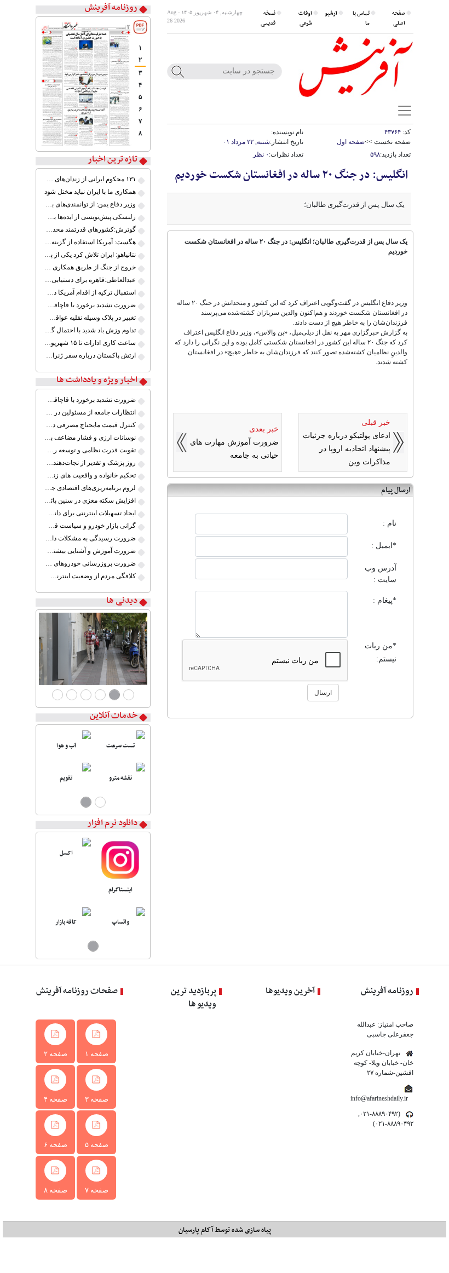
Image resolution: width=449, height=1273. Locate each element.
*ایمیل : (383, 546)
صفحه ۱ (96, 1054)
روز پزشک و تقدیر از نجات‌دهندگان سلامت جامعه (90, 462)
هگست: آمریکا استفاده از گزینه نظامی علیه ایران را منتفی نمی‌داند (90, 242)
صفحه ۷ (96, 1190)
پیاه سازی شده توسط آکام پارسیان (225, 1230)
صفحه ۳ (96, 1099)
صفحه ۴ (55, 1099)
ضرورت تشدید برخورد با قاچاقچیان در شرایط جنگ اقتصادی (90, 305)
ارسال (323, 692)
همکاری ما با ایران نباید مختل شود (90, 191)
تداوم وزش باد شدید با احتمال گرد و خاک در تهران (90, 330)
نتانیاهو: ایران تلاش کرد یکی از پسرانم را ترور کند (90, 254)
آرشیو (331, 13)
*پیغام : (384, 600)
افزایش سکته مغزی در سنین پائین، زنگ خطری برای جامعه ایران (90, 500)
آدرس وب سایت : (380, 574)
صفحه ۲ (55, 1054)
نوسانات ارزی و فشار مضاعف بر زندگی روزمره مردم (90, 437)
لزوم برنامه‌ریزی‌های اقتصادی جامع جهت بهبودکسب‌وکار (90, 488)
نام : (389, 523)
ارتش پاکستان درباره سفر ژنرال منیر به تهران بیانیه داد (90, 355)
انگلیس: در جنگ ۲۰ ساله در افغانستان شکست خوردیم (291, 175)
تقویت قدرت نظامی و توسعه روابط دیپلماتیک (90, 450)
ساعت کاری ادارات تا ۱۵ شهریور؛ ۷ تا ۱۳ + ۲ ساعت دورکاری (90, 343)
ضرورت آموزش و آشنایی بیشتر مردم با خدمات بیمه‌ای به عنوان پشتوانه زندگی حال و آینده (90, 551)
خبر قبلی (375, 422)
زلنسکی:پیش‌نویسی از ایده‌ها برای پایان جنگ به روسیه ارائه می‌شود (90, 217)
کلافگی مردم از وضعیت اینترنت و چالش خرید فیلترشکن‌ (90, 576)
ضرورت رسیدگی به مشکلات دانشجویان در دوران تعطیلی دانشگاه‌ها (90, 538)
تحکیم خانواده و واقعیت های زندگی (90, 475)
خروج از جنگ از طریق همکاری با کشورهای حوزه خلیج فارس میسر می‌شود (90, 267)
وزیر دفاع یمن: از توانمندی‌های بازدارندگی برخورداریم (90, 204)
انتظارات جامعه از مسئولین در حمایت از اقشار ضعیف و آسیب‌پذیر (90, 412)
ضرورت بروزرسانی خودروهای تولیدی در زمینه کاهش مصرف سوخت (90, 563)
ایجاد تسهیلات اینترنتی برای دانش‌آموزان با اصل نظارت (90, 513)
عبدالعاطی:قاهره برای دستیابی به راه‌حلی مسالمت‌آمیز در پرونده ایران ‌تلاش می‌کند (90, 280)
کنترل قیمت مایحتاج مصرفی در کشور (90, 425)
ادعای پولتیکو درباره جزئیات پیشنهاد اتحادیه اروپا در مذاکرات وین (346, 448)
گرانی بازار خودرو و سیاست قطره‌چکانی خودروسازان (90, 525)
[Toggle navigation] (404, 110)
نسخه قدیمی (268, 18)
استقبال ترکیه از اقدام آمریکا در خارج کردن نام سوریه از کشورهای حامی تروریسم (90, 292)
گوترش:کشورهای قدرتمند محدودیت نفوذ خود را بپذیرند (90, 229)
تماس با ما (361, 18)
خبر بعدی (264, 429)
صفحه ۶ (55, 1144)
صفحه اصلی (398, 18)
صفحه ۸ (55, 1190)
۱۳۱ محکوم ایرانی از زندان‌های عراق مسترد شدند (90, 179)
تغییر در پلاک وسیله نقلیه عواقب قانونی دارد (90, 317)
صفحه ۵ (96, 1144)
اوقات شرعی (305, 18)
